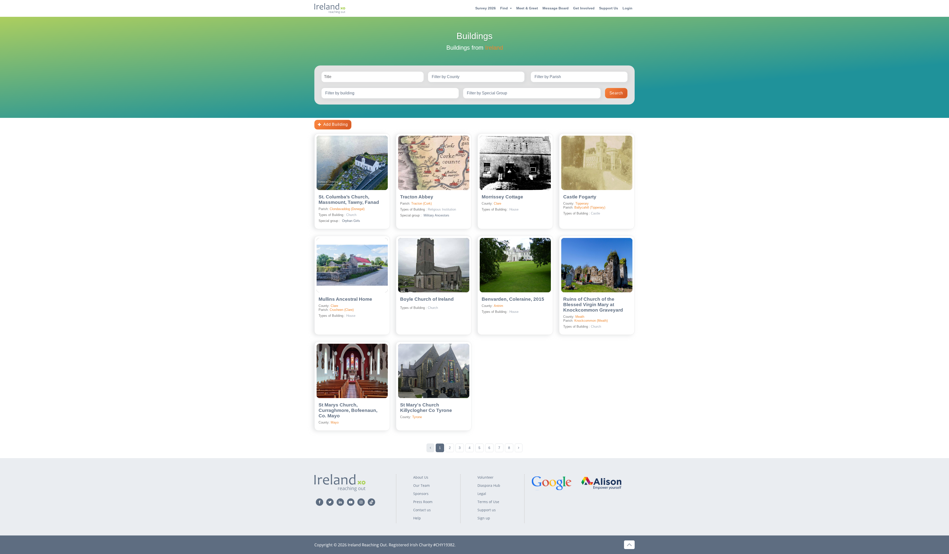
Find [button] (504, 8)
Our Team (421, 485)
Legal (481, 493)
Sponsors (421, 493)
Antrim (498, 306)
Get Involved (584, 8)
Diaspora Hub (488, 485)
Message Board (555, 8)
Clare (497, 203)
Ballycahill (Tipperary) (589, 207)
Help (417, 518)
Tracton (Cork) (421, 203)
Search (616, 93)
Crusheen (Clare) (342, 310)
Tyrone (417, 417)
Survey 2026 (485, 8)
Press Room (422, 501)
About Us (420, 477)
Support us (486, 510)
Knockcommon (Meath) (591, 320)
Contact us (422, 510)
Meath (579, 317)
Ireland (494, 47)
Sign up (483, 518)
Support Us (608, 8)
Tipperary (582, 203)
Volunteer (485, 477)
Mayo (335, 422)
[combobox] (476, 77)
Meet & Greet (527, 8)
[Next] (518, 448)
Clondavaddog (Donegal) (347, 209)
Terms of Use (488, 501)
